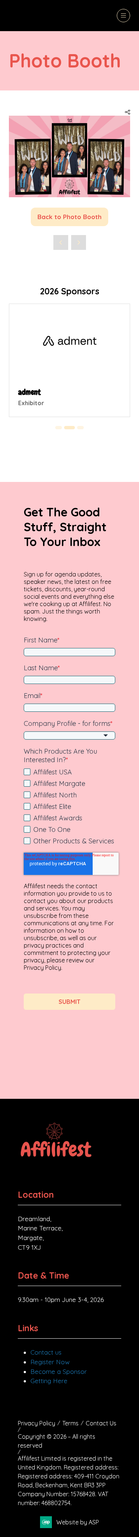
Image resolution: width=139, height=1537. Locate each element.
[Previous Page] (60, 242)
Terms (70, 1423)
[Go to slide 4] (69, 427)
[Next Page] (78, 242)
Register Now (50, 1362)
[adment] (69, 360)
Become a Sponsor (58, 1371)
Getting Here (48, 1381)
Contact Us (101, 1423)
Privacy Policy (36, 1423)
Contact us (46, 1352)
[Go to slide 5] (80, 427)
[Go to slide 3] (58, 427)
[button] (123, 15)
